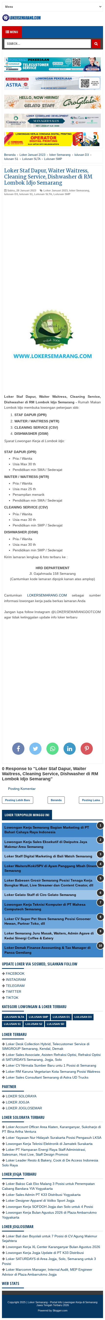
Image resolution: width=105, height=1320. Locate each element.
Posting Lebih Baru (17, 800)
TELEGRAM (15, 986)
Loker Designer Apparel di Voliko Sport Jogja (40, 1200)
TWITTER (13, 991)
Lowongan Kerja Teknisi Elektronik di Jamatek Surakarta (49, 1144)
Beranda (56, 800)
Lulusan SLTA (43, 194)
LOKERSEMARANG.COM (47, 595)
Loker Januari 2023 (55, 190)
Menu (13, 32)
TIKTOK (12, 998)
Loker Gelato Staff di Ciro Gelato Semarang (40, 895)
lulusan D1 (61, 1016)
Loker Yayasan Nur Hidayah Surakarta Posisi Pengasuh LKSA (53, 1138)
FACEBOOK (15, 973)
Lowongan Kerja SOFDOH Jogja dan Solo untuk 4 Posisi (49, 1207)
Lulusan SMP (61, 194)
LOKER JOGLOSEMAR (24, 1108)
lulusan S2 (33, 1023)
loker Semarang (79, 190)
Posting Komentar (22, 789)
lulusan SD (55, 1023)
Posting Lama (91, 800)
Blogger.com (60, 1310)
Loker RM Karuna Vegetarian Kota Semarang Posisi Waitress (53, 1071)
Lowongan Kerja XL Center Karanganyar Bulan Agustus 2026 (53, 1247)
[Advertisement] (52, 251)
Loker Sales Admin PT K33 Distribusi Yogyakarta (43, 1195)
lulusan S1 (26, 194)
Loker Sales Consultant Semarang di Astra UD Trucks (47, 1077)
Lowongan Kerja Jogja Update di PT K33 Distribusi (45, 1253)
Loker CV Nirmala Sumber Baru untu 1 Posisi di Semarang (51, 1065)
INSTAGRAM (16, 980)
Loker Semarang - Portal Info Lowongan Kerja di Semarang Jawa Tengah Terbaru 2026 (62, 1304)
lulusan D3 (11, 194)
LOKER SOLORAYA (21, 1096)
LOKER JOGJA (17, 1102)
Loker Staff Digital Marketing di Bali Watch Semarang (48, 856)
